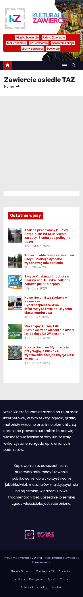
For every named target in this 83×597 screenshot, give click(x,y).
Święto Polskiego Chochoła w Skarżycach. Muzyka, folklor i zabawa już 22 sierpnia (47, 280)
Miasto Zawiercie (27, 37)
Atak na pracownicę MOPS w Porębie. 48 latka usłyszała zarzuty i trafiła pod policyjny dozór (47, 235)
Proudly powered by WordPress (27, 558)
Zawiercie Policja (63, 43)
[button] (74, 65)
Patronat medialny (34, 587)
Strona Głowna (21, 571)
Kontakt (57, 587)
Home (9, 86)
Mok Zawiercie (16, 43)
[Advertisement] (41, 140)
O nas (64, 579)
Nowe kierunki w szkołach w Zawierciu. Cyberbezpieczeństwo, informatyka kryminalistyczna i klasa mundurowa (48, 305)
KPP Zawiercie (39, 43)
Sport (51, 579)
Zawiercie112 (45, 571)
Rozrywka (36, 579)
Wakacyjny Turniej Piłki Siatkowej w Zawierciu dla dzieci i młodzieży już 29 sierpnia (49, 330)
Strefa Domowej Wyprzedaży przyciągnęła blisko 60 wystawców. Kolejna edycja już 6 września (49, 353)
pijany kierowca (32, 48)
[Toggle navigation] (64, 65)
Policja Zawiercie (53, 37)
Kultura (20, 579)
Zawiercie (53, 48)
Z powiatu (65, 571)
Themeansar (41, 562)
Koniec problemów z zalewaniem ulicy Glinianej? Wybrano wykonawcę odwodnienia (49, 259)
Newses (69, 558)
